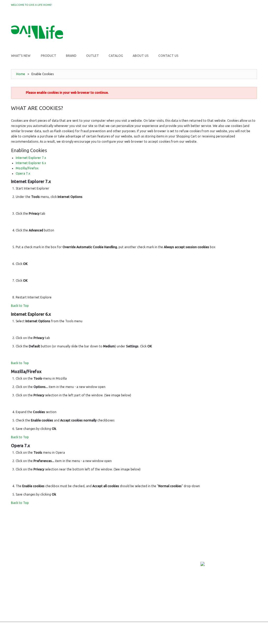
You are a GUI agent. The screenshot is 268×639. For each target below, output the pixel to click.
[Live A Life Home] (37, 33)
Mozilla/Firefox (27, 168)
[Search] (246, 33)
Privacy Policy (70, 566)
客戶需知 (64, 574)
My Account (226, 21)
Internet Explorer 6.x (31, 163)
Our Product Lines (26, 568)
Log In (247, 21)
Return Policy (70, 559)
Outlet (17, 590)
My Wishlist (63, 5)
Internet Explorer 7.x (31, 157)
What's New (20, 583)
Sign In (110, 553)
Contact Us (20, 597)
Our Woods (21, 575)
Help (108, 575)
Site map (18, 605)
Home (20, 74)
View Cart (113, 561)
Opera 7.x (23, 173)
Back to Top (20, 305)
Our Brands (21, 561)
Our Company (22, 553)
